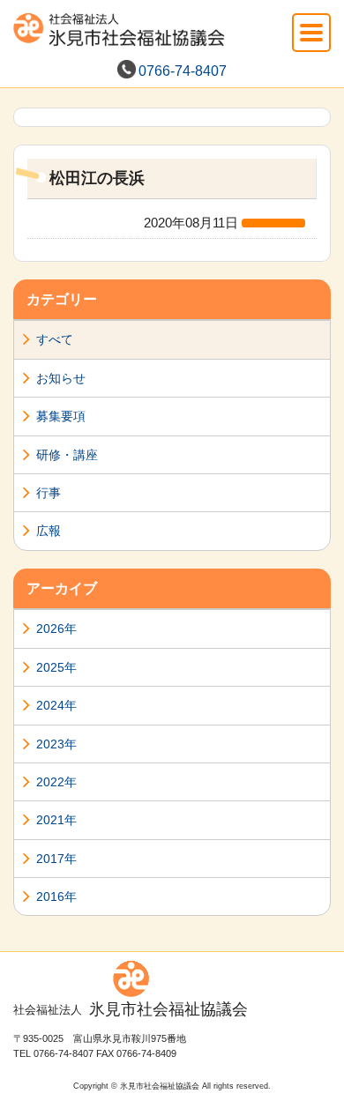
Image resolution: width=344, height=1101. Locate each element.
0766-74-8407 (182, 70)
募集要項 (61, 416)
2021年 (56, 820)
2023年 (56, 744)
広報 (48, 531)
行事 (48, 493)
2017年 (56, 859)
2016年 (56, 896)
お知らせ (61, 378)
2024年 (56, 705)
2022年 (56, 782)
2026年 (56, 628)
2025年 (56, 667)
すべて (54, 339)
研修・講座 (67, 455)
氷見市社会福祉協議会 (130, 1009)
